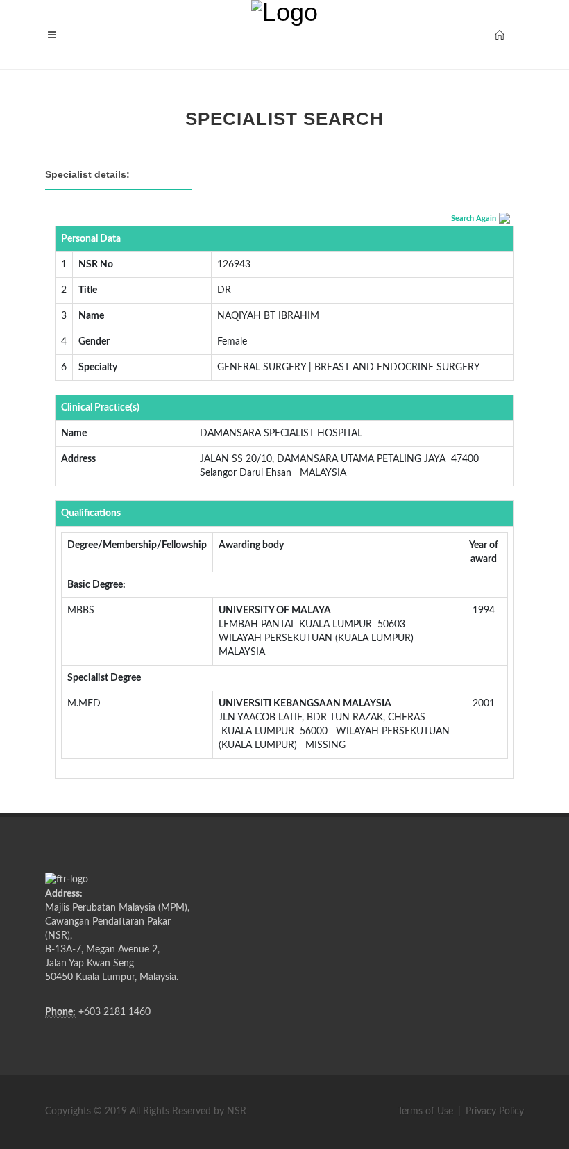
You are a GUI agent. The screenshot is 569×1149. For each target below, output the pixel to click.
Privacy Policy (495, 1111)
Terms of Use (425, 1111)
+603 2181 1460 (114, 1012)
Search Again (473, 218)
